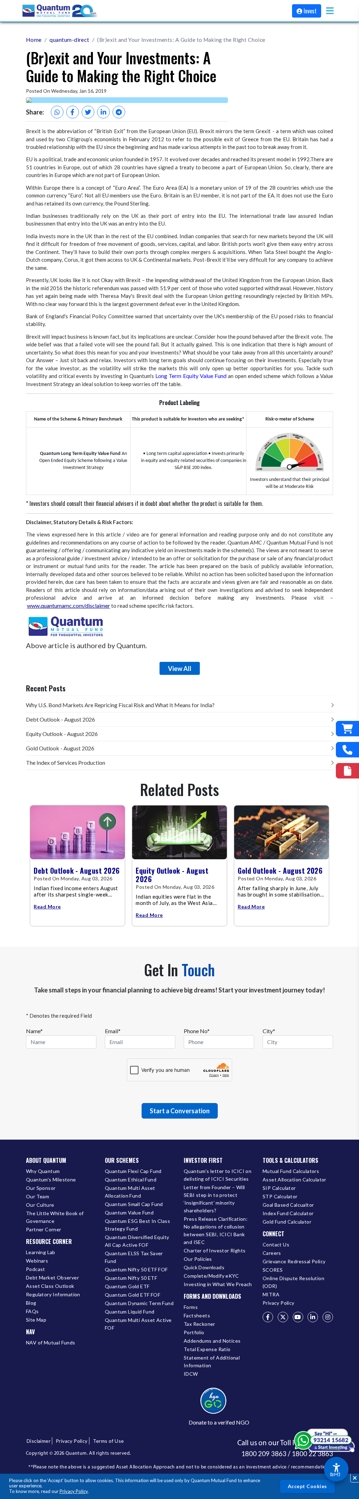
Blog (31, 1303)
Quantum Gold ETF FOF (132, 1295)
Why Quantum (43, 1171)
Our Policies (198, 1259)
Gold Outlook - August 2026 (60, 748)
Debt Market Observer (52, 1277)
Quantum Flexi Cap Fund (133, 1171)
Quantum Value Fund (129, 1213)
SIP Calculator (279, 1188)
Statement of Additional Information (212, 1361)
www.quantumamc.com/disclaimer (68, 605)
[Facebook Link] (268, 1317)
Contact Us (276, 1244)
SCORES (273, 1270)
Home (34, 39)
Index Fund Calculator (288, 1213)
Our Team (37, 1196)
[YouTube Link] (298, 1317)
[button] (330, 11)
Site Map (36, 1320)
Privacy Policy (74, 1491)
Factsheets (197, 1315)
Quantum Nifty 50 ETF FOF (136, 1269)
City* (269, 1031)
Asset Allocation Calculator (294, 1179)
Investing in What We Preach (218, 1284)
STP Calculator (280, 1196)
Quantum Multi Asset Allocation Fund (130, 1192)
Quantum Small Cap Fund (134, 1204)
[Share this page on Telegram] (119, 112)
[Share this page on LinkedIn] (103, 112)
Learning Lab (40, 1252)
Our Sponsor (40, 1188)
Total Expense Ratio (207, 1349)
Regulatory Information (53, 1294)
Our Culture (40, 1205)
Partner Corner (43, 1229)
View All (179, 668)
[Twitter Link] (283, 1317)
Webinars (37, 1261)
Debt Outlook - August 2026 (60, 719)
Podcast (35, 1269)
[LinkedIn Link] (312, 1317)
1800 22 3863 (312, 1454)
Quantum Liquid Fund (130, 1312)
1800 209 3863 (263, 1454)
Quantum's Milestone (51, 1179)
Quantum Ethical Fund (130, 1179)
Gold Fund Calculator (287, 1222)
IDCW (191, 1374)
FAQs (32, 1311)
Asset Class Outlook (50, 1286)
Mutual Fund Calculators (291, 1171)
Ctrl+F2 (335, 1474)
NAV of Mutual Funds (50, 1342)
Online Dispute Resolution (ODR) (293, 1282)
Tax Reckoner (199, 1324)
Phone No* (197, 1031)
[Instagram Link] (328, 1317)
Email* (113, 1031)
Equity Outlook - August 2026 (62, 733)
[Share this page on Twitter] (88, 112)
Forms (191, 1307)
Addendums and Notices (212, 1341)
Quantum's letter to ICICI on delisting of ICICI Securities (217, 1175)
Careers (272, 1253)
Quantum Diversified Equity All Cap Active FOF (137, 1241)
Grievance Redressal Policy (294, 1261)
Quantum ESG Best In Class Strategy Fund (137, 1225)
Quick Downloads (204, 1267)
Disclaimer (38, 1441)
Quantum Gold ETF (127, 1286)
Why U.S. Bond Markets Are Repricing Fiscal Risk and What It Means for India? (120, 705)
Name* (34, 1031)
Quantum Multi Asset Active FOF (138, 1324)
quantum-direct (69, 39)
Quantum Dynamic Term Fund (139, 1303)
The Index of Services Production (65, 762)
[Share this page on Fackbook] (72, 112)
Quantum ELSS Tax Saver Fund (134, 1257)
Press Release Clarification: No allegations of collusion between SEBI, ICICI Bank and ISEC (216, 1230)
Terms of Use (108, 1441)
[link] (60, 11)
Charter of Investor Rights (214, 1250)
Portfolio (194, 1332)
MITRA (271, 1294)
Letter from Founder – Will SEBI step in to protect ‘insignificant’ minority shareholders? (214, 1198)
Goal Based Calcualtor (288, 1205)
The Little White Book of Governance (55, 1217)
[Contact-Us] (347, 749)
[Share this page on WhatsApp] (57, 112)
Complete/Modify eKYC (211, 1276)
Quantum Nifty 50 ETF (131, 1278)
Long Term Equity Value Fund (190, 375)
